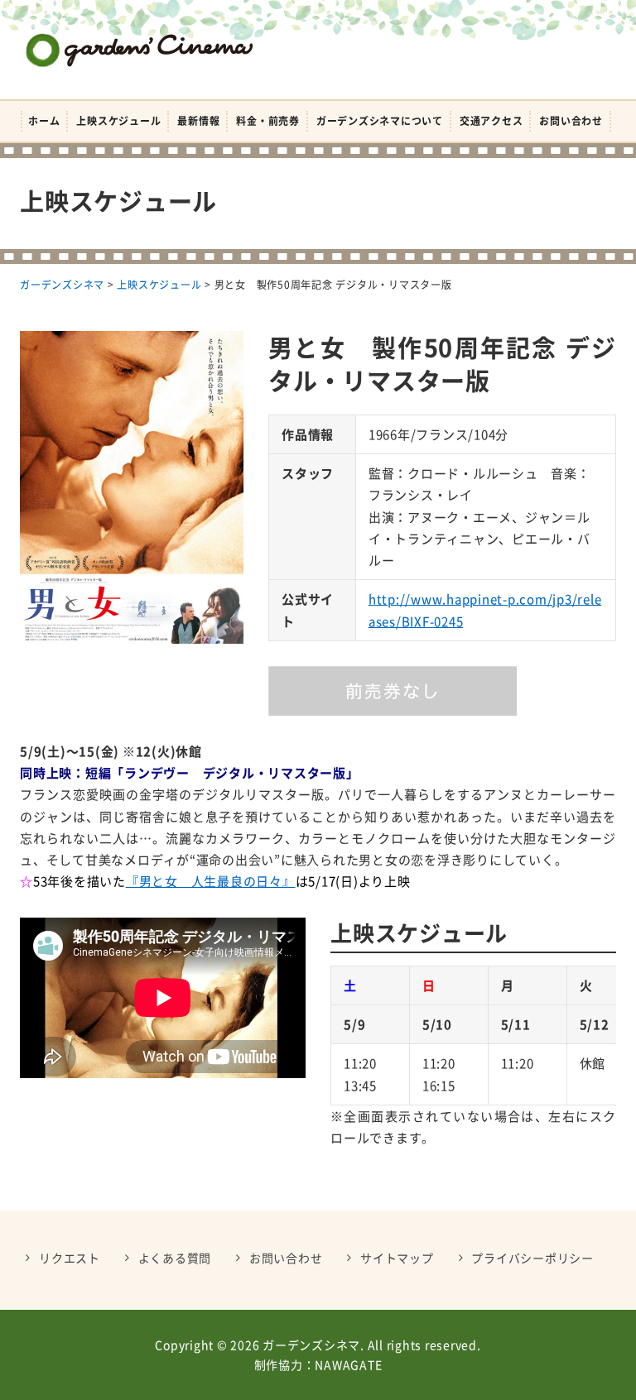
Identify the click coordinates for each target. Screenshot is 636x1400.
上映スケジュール (118, 120)
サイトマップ (397, 1257)
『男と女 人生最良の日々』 (211, 881)
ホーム (44, 120)
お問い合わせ (571, 120)
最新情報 (198, 120)
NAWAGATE (348, 1364)
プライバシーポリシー (532, 1257)
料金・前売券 (268, 120)
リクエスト (69, 1257)
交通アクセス (491, 120)
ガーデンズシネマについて (379, 120)
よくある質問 (175, 1257)
